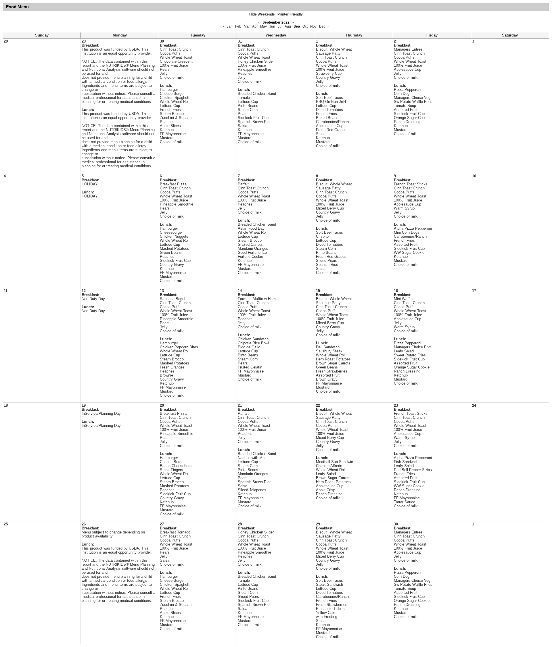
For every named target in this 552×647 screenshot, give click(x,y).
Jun (272, 26)
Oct (305, 26)
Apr (255, 26)
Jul (280, 26)
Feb (238, 26)
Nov (313, 26)
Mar (247, 26)
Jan (230, 26)
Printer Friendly (290, 14)
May (263, 26)
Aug (288, 26)
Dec (322, 26)
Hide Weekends (262, 14)
